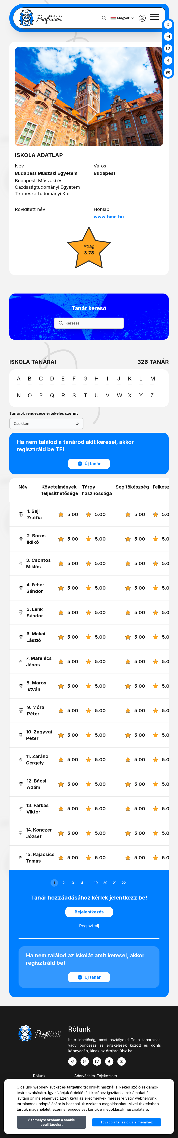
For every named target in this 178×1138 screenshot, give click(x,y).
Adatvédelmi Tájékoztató (95, 1075)
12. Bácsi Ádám (36, 784)
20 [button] (105, 883)
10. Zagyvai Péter (39, 735)
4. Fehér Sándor (35, 588)
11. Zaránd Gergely (37, 760)
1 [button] (54, 883)
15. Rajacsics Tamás (40, 858)
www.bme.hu (109, 217)
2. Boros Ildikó (36, 539)
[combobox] (14, 423)
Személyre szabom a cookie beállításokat (51, 1122)
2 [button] (64, 883)
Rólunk (39, 1075)
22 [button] (124, 883)
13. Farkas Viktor (37, 809)
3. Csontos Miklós (38, 563)
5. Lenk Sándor (35, 612)
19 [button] (96, 883)
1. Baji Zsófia (35, 514)
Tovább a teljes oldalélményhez (126, 1122)
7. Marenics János (39, 662)
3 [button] (73, 883)
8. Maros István (36, 686)
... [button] (89, 883)
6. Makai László (35, 637)
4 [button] (82, 883)
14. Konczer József (39, 833)
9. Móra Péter (35, 711)
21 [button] (114, 883)
